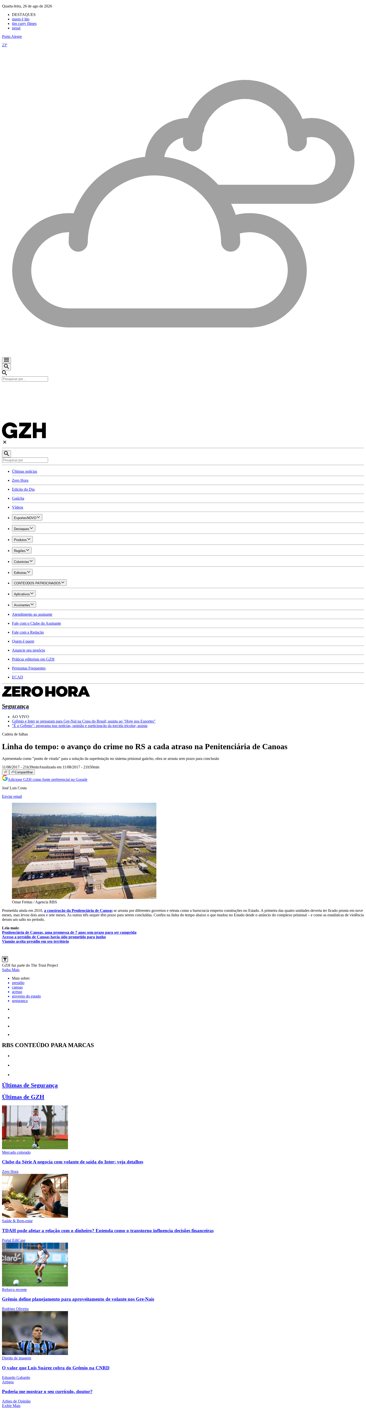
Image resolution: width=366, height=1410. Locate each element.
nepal (16, 28)
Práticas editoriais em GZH (33, 659)
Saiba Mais (10, 970)
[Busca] (6, 366)
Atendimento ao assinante (32, 614)
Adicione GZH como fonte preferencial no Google (47, 779)
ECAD (17, 677)
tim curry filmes (24, 23)
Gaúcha (18, 498)
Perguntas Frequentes (29, 668)
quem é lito (20, 19)
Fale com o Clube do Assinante (36, 623)
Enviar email (12, 796)
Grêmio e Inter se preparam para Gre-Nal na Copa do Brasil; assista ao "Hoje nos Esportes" (84, 721)
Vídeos (17, 507)
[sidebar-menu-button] (6, 360)
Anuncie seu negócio (28, 650)
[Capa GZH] (183, 390)
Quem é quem (23, 641)
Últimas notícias (24, 471)
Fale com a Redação (28, 632)
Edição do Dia (23, 489)
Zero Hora (20, 480)
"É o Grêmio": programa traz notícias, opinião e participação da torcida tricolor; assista (79, 726)
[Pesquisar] (6, 454)
